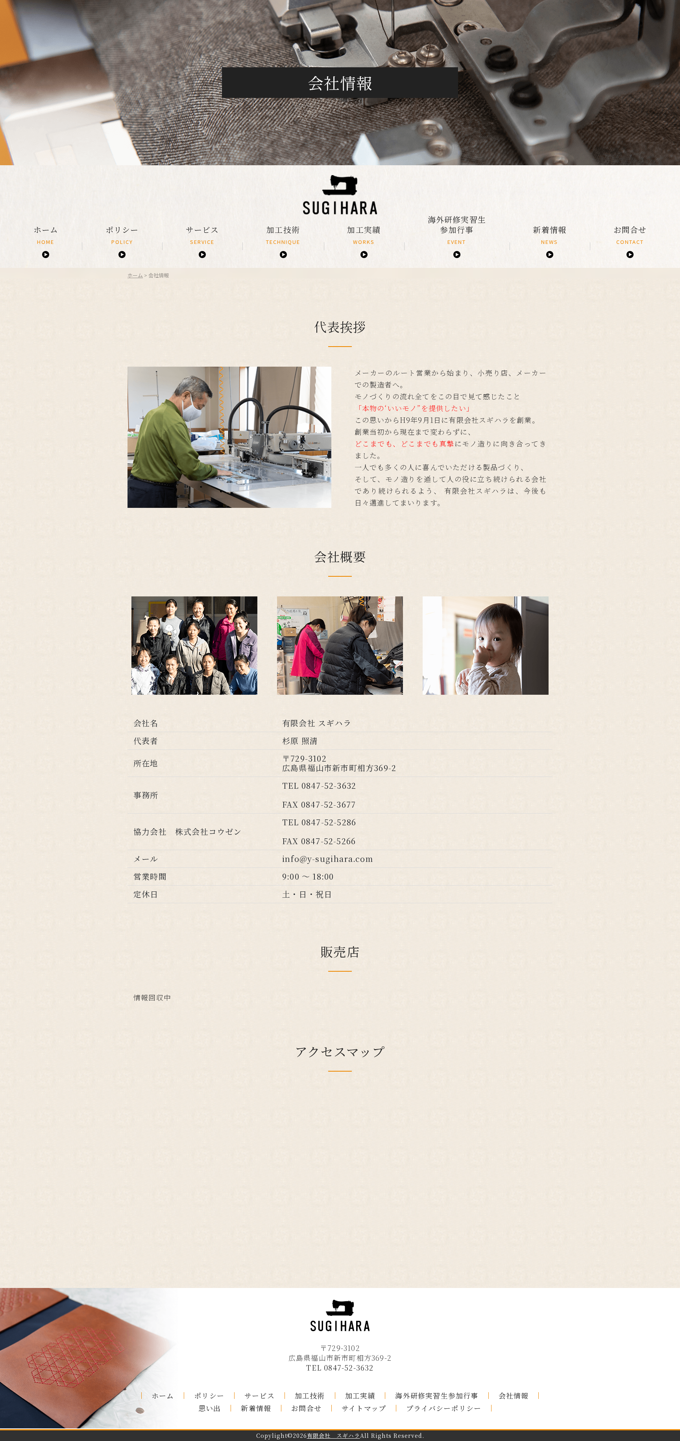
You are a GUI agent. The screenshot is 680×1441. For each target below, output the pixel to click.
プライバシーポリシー (443, 1408)
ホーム (46, 235)
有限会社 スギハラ (333, 1435)
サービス (202, 235)
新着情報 (549, 235)
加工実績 (364, 235)
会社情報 (514, 1395)
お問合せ (630, 235)
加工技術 (283, 235)
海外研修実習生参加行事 (457, 229)
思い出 (209, 1408)
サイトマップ (364, 1408)
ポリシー (122, 235)
